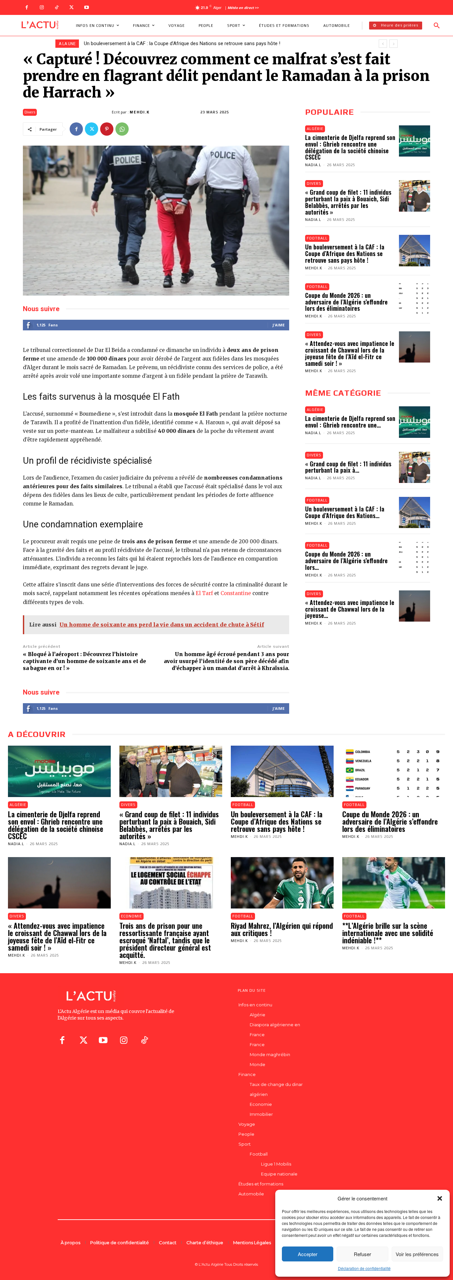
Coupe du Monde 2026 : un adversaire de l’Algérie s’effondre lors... (346, 561)
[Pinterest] (106, 129)
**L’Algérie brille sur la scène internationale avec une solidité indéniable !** (387, 932)
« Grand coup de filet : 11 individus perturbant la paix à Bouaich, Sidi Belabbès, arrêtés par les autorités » (348, 202)
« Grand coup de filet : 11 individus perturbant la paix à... (348, 467)
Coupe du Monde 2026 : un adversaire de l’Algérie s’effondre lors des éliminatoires (173, 43)
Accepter (307, 1253)
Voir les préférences (417, 1253)
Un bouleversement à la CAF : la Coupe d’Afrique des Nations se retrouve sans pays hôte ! (344, 253)
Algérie (315, 129)
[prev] (383, 43)
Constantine (236, 593)
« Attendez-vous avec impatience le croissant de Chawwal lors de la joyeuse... (349, 609)
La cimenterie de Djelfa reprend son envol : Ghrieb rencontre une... (350, 421)
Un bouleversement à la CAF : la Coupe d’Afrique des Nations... (344, 512)
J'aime (279, 324)
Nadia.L (313, 165)
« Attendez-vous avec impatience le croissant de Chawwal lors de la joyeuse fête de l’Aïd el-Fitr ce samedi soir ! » (349, 353)
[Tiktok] (144, 1040)
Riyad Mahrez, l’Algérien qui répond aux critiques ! (282, 929)
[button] (439, 1198)
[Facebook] (26, 7)
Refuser (362, 1253)
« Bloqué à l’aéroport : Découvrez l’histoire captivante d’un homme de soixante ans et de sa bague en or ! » (84, 661)
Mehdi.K (140, 112)
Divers (30, 112)
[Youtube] (86, 7)
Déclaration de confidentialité (364, 1268)
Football (317, 238)
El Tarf (204, 593)
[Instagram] (41, 7)
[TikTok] (56, 7)
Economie (131, 916)
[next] (393, 43)
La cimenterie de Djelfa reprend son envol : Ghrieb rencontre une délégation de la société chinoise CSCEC (350, 147)
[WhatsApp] (122, 129)
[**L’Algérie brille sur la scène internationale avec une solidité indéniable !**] (393, 883)
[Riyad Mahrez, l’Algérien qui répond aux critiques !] (282, 883)
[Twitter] (71, 7)
